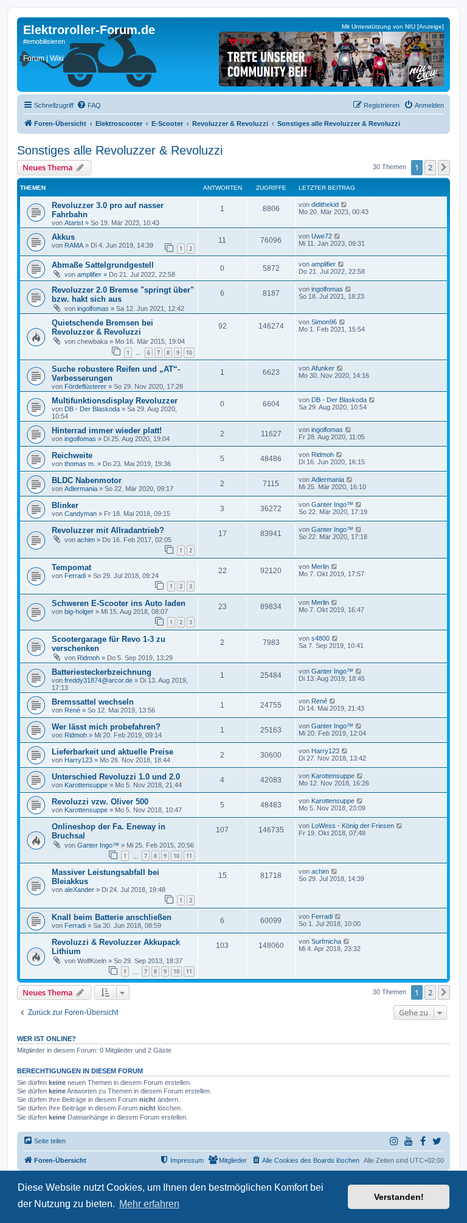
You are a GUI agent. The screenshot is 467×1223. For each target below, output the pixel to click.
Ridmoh (322, 454)
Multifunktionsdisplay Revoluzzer (115, 400)
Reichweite (72, 455)
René (72, 710)
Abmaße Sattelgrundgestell (103, 265)
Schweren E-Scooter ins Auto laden (118, 603)
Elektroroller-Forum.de (89, 30)
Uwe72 (321, 236)
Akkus (63, 237)
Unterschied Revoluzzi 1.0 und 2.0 (116, 776)
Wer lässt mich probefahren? (106, 726)
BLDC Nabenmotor (87, 480)
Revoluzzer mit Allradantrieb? (108, 530)
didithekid (325, 204)
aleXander (79, 889)
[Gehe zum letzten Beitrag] (344, 204)
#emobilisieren (44, 41)
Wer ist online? (46, 1038)
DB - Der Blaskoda (92, 409)
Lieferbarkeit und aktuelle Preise (112, 751)
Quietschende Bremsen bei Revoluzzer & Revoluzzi (102, 327)
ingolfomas (93, 308)
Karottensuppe (86, 785)
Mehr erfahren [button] (149, 1204)
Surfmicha (326, 941)
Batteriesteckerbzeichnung (101, 672)
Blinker (65, 505)
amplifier (89, 274)
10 (189, 353)
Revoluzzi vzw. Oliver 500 (100, 801)
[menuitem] (89, 105)
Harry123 (78, 760)
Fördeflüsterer (85, 386)
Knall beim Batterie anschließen (111, 917)
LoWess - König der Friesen (352, 825)
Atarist (73, 222)
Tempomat (71, 567)
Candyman (80, 513)
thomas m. (79, 463)
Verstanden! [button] (399, 1197)
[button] (444, 167)
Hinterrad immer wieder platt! (107, 430)
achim (86, 539)
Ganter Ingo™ (332, 504)
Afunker (322, 368)
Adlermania (80, 488)
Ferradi (75, 575)
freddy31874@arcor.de (98, 680)
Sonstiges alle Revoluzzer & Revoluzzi (120, 150)
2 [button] (430, 167)
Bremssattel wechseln (93, 701)
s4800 (320, 638)
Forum (33, 58)
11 (189, 856)
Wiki (57, 58)
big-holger (79, 611)
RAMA (73, 245)
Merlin (320, 566)
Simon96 (324, 322)
